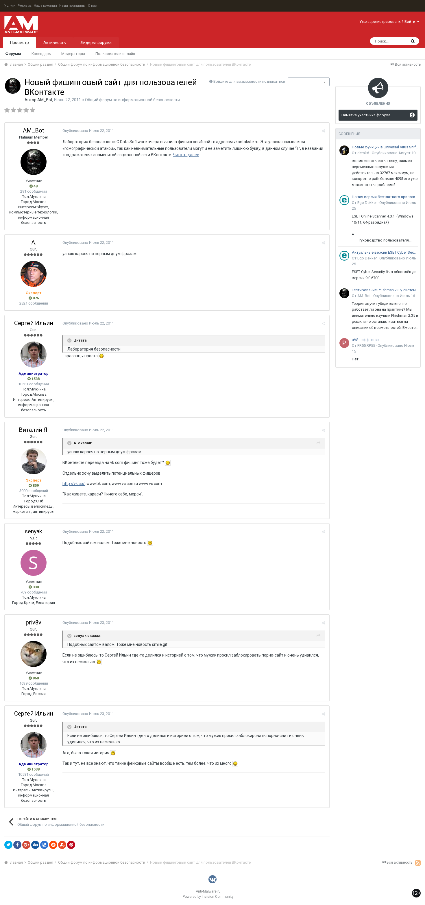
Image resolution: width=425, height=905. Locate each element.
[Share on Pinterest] (71, 845)
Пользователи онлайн (115, 53)
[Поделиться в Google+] (26, 845)
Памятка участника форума (365, 115)
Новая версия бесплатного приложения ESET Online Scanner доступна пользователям (385, 197)
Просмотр (19, 42)
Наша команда (45, 6)
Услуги (9, 6)
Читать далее (186, 154)
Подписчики (302, 82)
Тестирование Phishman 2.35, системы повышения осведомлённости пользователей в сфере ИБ (385, 290)
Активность (54, 42)
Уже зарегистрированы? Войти (388, 21)
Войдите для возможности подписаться (249, 81)
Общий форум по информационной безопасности (132, 99)
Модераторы (73, 53)
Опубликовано (88, 130)
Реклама (25, 6)
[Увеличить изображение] (101, 355)
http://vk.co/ (73, 483)
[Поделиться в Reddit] (53, 845)
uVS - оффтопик (366, 340)
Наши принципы (72, 6)
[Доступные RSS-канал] (418, 863)
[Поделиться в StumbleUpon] (62, 845)
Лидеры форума (96, 42)
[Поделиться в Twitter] (8, 845)
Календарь (41, 53)
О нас (92, 6)
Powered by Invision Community (208, 897)
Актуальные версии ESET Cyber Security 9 (385, 252)
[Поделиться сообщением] (323, 131)
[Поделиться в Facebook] (17, 845)
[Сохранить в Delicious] (44, 845)
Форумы (13, 53)
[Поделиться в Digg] (35, 845)
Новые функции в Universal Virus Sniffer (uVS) (385, 147)
